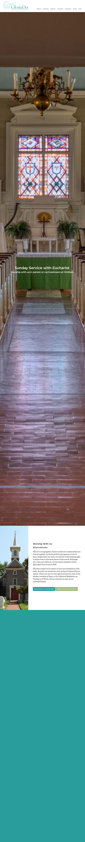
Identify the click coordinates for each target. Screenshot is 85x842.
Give (80, 9)
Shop (75, 9)
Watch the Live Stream (66, 589)
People (46, 9)
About (39, 9)
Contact (68, 9)
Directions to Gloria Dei (44, 589)
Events (53, 9)
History (60, 9)
